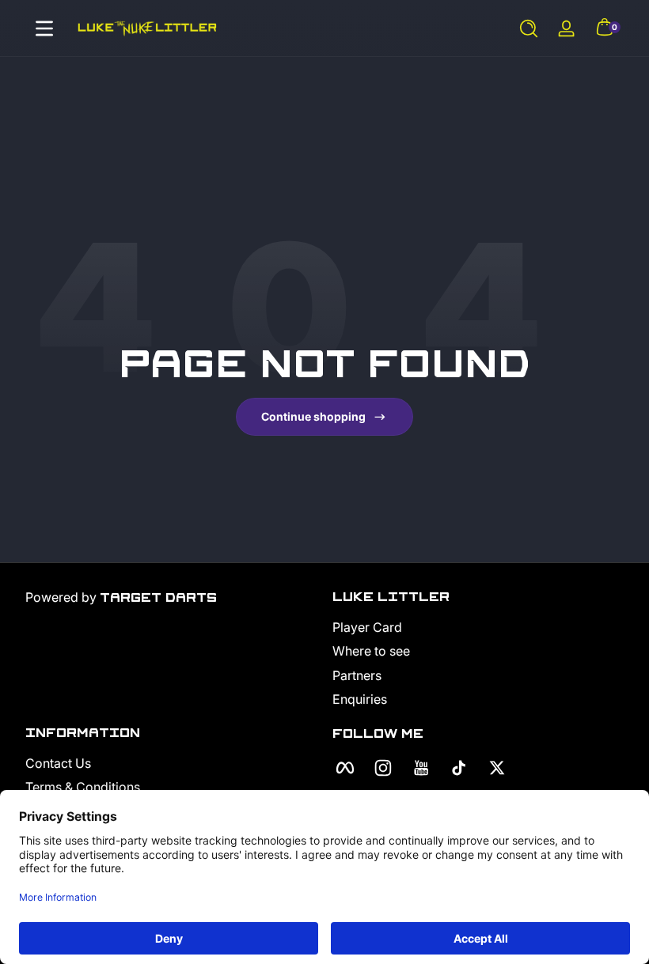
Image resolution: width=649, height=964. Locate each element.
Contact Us (58, 763)
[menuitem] (478, 627)
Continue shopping (313, 416)
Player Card (367, 627)
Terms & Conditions (82, 787)
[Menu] (44, 28)
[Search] (528, 28)
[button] (529, 28)
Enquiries (359, 699)
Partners (356, 675)
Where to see (371, 651)
